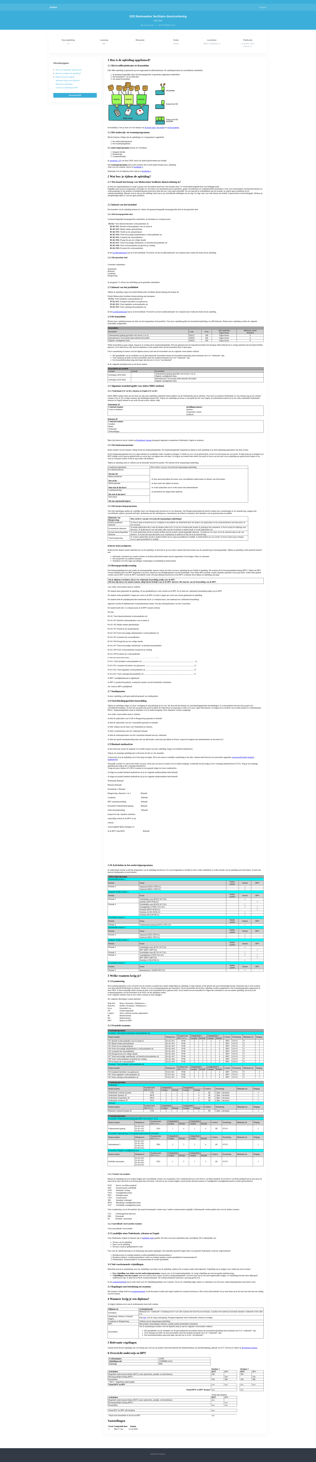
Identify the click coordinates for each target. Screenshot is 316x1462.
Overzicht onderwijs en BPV (67, 88)
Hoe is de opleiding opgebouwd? (68, 70)
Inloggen (262, 7)
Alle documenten (147, 25)
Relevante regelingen (64, 84)
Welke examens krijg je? (65, 77)
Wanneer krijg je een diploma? (68, 80)
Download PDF (75, 95)
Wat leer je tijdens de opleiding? (68, 73)
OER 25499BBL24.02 (167, 25)
